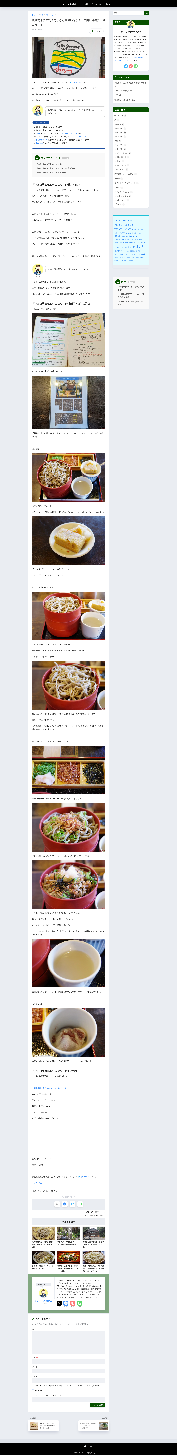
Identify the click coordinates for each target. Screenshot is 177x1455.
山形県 (116, 242)
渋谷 (128, 251)
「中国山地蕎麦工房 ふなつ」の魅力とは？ (52, 164)
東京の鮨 (130, 246)
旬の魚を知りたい (124, 192)
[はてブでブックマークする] (72, 1204)
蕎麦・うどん (100, 1212)
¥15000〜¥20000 (123, 225)
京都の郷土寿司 (119, 233)
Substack (39, 143)
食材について (122, 200)
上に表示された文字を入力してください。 (48, 1395)
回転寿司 (120, 136)
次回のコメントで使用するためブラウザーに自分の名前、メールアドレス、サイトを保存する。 (68, 1386)
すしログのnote (42, 140)
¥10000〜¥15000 (123, 220)
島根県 (93, 1216)
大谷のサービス (110, 4)
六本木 (139, 233)
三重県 (141, 229)
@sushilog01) (77, 82)
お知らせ (119, 204)
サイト (34, 1377)
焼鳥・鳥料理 (122, 157)
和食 (117, 141)
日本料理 (121, 145)
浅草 (124, 251)
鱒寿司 (124, 261)
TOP (63, 4)
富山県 (139, 239)
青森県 (137, 257)
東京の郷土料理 (119, 247)
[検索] (146, 13)
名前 (35, 1358)
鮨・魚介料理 (67, 133)
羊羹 (120, 257)
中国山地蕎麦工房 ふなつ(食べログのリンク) (49, 1088)
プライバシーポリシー (123, 91)
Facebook (65, 1306)
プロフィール (96, 4)
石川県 (138, 251)
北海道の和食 (124, 236)
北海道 (117, 236)
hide (65, 158)
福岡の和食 (128, 254)
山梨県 (120, 242)
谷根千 (133, 257)
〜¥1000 (101, 1216)
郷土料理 (121, 149)
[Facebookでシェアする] (65, 1204)
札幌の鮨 (143, 242)
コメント (36, 1330)
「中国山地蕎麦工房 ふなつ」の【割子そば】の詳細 (56, 168)
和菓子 (118, 178)
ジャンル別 (84, 4)
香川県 (116, 260)
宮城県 (134, 239)
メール (36, 1367)
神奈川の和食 (119, 254)
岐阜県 (125, 242)
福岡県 (142, 254)
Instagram (73, 1306)
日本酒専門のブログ (126, 60)
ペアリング (120, 115)
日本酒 (76, 133)
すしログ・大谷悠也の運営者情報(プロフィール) (130, 84)
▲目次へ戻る (37, 1183)
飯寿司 (141, 257)
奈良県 (128, 240)
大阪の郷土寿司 (119, 239)
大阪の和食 (133, 236)
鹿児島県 (130, 261)
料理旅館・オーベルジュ (125, 174)
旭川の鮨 (136, 242)
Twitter (38, 133)
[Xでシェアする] (57, 1204)
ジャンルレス (121, 169)
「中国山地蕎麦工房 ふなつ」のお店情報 (51, 172)
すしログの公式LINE (78, 137)
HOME (89, 1446)
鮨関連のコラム (123, 196)
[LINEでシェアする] (80, 1204)
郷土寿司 (121, 132)
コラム (118, 188)
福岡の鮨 (135, 254)
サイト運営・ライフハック (126, 183)
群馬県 (123, 257)
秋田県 (116, 257)
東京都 (140, 246)
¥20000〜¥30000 (123, 229)
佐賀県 (134, 233)
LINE (79, 1306)
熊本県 (132, 251)
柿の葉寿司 (118, 251)
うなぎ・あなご (123, 153)
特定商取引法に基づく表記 (124, 100)
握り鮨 (120, 124)
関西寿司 (121, 128)
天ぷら (120, 161)
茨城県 (128, 257)
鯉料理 (120, 260)
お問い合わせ (119, 95)
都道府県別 (72, 4)
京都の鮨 (128, 233)
